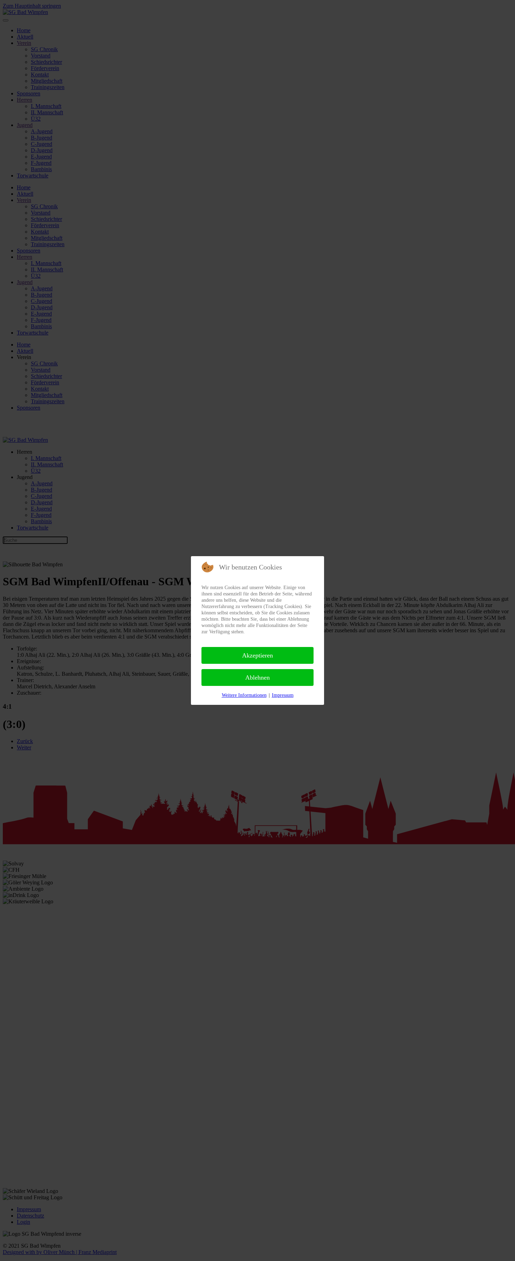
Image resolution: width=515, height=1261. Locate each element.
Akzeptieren (257, 655)
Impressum (283, 695)
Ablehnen (257, 677)
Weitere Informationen (244, 695)
